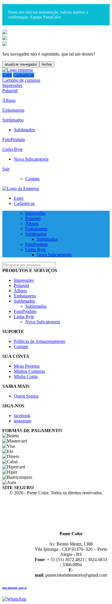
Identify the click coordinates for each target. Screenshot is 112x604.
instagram (22, 420)
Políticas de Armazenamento (39, 341)
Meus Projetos (27, 366)
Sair (5, 168)
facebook (22, 415)
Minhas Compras (29, 371)
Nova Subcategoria (31, 159)
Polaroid (10, 90)
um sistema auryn (14, 587)
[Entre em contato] (14, 599)
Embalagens (13, 110)
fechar (47, 64)
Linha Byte (12, 149)
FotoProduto (13, 139)
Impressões (12, 85)
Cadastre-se (23, 75)
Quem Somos (26, 396)
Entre (7, 75)
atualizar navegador (21, 64)
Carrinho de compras (21, 80)
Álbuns (9, 100)
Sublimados (13, 119)
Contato (32, 178)
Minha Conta (26, 376)
